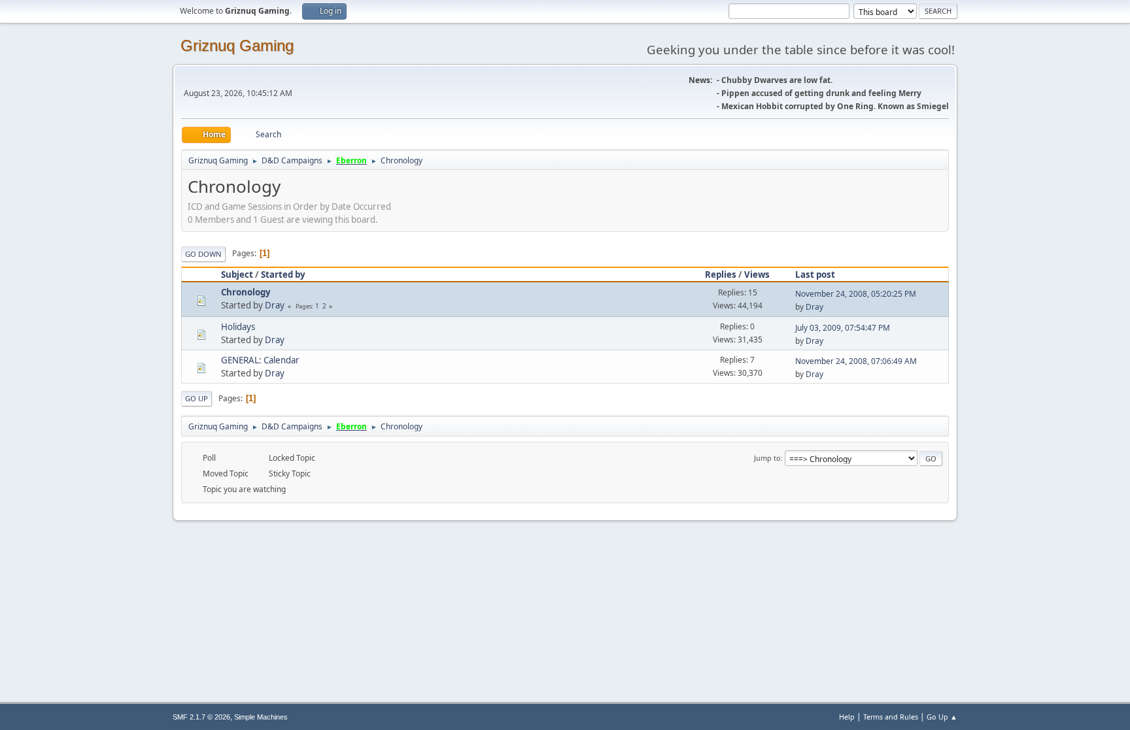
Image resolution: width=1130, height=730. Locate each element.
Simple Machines (261, 717)
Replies (720, 274)
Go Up (196, 398)
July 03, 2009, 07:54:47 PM (842, 327)
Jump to (767, 458)
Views (757, 274)
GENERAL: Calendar (260, 360)
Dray (274, 305)
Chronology (246, 292)
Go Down (203, 254)
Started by (283, 274)
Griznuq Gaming (237, 45)
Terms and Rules (890, 717)
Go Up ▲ (942, 717)
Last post (815, 274)
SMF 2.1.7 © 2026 (201, 717)
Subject (237, 274)
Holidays (238, 327)
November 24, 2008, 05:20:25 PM (855, 293)
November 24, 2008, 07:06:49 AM (856, 361)
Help (847, 717)
